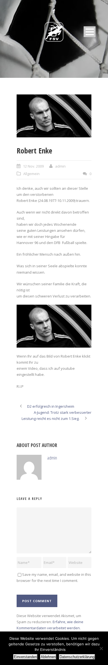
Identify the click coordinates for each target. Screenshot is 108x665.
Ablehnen (48, 657)
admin (60, 166)
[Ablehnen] (101, 648)
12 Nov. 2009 (33, 166)
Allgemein (31, 173)
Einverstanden (25, 657)
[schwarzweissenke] (54, 115)
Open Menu (90, 31)
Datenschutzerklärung (77, 657)
